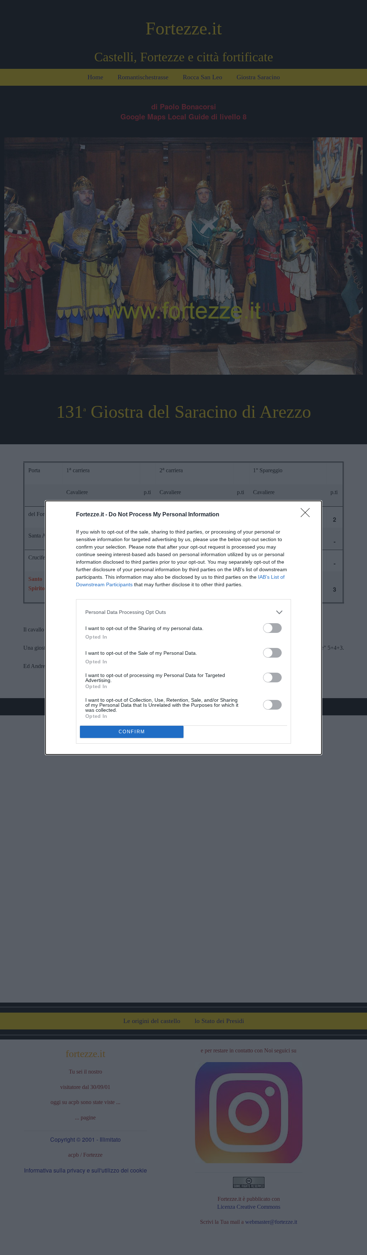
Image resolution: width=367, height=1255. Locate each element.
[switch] (272, 628)
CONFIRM (132, 731)
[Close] (307, 515)
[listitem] (183, 612)
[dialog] (183, 627)
